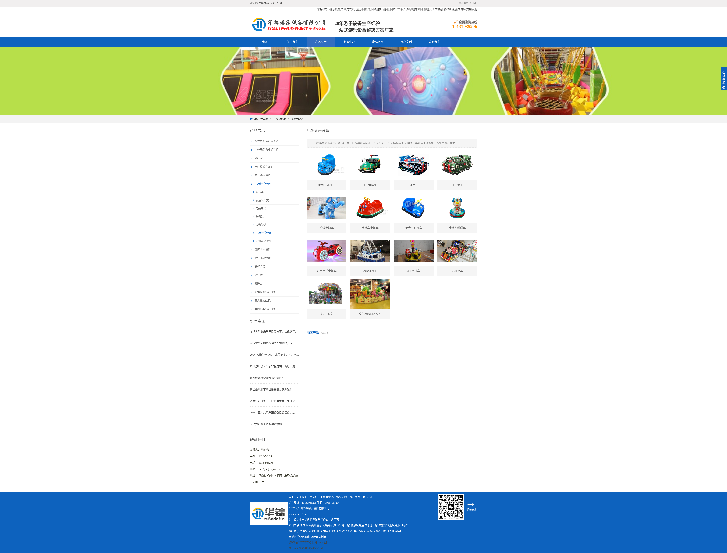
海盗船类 (261, 224)
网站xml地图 (319, 542)
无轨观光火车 (263, 241)
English (473, 3)
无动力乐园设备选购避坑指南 (267, 424)
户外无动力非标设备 (266, 149)
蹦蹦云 (259, 283)
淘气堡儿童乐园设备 (266, 141)
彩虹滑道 (260, 266)
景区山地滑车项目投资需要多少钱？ (271, 389)
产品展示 (321, 41)
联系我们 (434, 41)
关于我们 (292, 41)
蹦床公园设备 (263, 249)
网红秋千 (260, 158)
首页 (264, 41)
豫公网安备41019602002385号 (306, 548)
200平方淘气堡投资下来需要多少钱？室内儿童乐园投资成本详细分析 (274, 354)
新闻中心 (349, 41)
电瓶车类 (261, 208)
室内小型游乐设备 (265, 309)
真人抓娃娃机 (263, 300)
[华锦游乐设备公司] (289, 24)
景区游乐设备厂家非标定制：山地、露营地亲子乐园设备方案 (274, 366)
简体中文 (463, 3)
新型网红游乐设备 (265, 292)
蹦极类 (260, 216)
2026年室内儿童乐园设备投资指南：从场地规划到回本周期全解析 (274, 412)
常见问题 (377, 41)
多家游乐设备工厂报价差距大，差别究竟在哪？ (274, 401)
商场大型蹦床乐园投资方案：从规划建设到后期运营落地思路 (274, 331)
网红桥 (259, 275)
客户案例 (406, 41)
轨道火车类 (262, 200)
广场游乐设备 (279, 119)
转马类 (260, 192)
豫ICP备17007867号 (300, 542)
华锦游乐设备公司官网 (270, 3)
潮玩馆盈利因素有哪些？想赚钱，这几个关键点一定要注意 (274, 343)
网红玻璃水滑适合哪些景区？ (267, 378)
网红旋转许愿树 (264, 166)
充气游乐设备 (263, 175)
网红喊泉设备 (263, 257)
